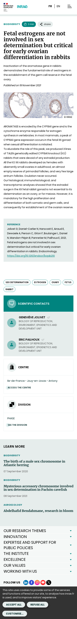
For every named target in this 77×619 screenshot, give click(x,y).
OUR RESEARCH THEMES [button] (25, 530)
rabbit (9, 289)
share (47, 24)
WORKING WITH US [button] (20, 571)
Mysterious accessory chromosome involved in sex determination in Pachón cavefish (38, 488)
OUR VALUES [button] (14, 565)
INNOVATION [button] (15, 536)
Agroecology (13, 504)
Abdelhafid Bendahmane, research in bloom (38, 511)
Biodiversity (12, 24)
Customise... (14, 613)
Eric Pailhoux (29, 340)
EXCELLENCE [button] (15, 559)
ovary (55, 282)
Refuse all (37, 604)
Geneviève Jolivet (32, 317)
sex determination (17, 282)
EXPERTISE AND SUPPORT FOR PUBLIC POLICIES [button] (30, 545)
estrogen (40, 282)
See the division (17, 424)
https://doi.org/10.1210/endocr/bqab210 (31, 256)
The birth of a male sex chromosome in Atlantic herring (34, 463)
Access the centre (19, 387)
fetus (68, 282)
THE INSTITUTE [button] (16, 553)
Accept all (13, 604)
